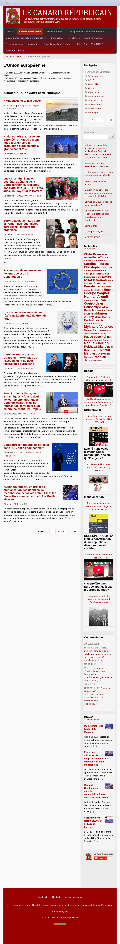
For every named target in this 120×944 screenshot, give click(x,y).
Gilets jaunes (91, 226)
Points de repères (54, 31)
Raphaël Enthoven (103, 340)
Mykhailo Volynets (98, 327)
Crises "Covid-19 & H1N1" (90, 44)
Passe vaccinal (95, 336)
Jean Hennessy (93, 305)
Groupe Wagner (96, 293)
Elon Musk (100, 280)
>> (111, 136)
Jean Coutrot (95, 301)
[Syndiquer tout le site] (60, 924)
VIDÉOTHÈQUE (92, 237)
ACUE (91, 80)
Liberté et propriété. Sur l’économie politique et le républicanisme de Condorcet (97, 215)
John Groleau (34, 195)
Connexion (11, 3)
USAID (99, 354)
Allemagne (93, 112)
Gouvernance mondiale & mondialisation (26, 38)
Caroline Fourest (96, 263)
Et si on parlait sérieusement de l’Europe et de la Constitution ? (22, 273)
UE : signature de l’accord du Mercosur (93, 728)
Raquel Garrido (96, 343)
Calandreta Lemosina (95, 260)
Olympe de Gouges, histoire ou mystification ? (98, 203)
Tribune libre (9, 108)
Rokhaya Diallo (95, 346)
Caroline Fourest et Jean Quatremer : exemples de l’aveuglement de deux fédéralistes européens (20, 359)
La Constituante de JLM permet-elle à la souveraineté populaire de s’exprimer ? (98, 402)
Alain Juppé (94, 92)
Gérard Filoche (102, 289)
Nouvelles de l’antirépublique (58, 44)
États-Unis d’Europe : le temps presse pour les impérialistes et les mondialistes (96, 758)
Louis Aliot (90, 313)
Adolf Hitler (93, 84)
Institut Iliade (91, 300)
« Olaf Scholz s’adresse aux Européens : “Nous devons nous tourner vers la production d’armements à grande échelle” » (21, 143)
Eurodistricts (93, 286)
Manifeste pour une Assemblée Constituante (97, 165)
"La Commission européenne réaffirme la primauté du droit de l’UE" (25, 315)
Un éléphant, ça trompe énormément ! (87, 31)
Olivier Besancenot (96, 254)
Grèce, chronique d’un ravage (96, 182)
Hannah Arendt (96, 296)
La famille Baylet (104, 310)
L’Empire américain (93, 38)
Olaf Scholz (101, 333)
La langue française (94, 231)
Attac (105, 257)
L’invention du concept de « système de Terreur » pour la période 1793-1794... (99, 193)
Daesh (87, 277)
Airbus (91, 88)
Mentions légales (60, 911)
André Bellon (31, 281)
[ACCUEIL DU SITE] (60, 16)
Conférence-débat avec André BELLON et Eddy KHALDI (98, 467)
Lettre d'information (73, 897)
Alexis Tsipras (94, 108)
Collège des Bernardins (96, 273)
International (57, 38)
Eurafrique (100, 283)
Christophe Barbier (98, 267)
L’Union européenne (30, 31)
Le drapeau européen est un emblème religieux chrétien (99, 173)
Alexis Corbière (95, 104)
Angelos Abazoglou (29, 105)
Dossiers (10, 31)
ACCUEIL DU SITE (15, 56)
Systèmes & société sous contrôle (22, 44)
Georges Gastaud (33, 452)
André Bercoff (93, 257)
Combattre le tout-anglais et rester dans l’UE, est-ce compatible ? (26, 446)
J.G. (26, 153)
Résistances (74, 38)
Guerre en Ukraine (15, 50)
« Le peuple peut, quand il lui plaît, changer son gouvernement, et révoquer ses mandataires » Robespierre (60, 905)
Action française (96, 76)
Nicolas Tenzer (92, 330)
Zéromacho (97, 361)
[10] (75, 531)
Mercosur (98, 323)
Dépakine (96, 277)
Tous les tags (89, 249)
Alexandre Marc (96, 100)
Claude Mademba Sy (95, 270)
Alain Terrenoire (96, 96)
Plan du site (42, 897)
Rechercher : (88, 132)
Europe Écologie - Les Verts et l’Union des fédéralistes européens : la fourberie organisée (22, 225)
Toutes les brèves (91, 719)
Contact (56, 897)
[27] (110, 120)
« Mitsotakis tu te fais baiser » (23, 100)
